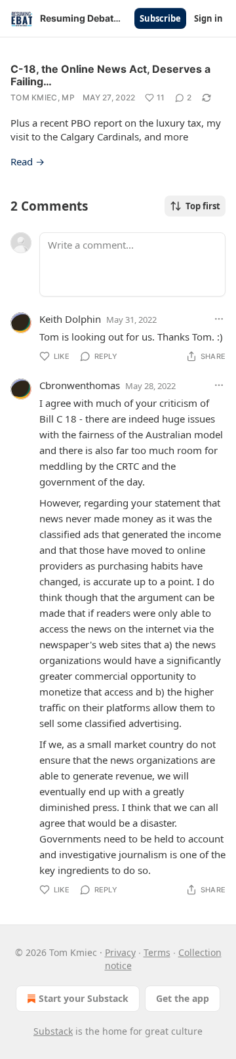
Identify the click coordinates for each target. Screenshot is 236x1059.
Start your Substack (83, 998)
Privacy (120, 952)
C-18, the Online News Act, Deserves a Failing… (110, 75)
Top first (203, 206)
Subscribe (160, 18)
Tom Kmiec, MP (42, 97)
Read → (27, 161)
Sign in (208, 18)
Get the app (182, 998)
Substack (53, 1031)
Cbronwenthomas (79, 385)
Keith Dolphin (70, 318)
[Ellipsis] (218, 318)
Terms (157, 952)
